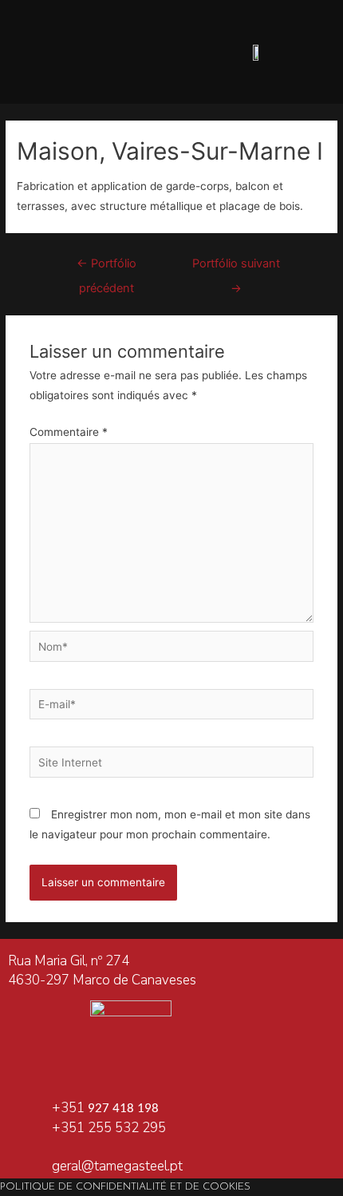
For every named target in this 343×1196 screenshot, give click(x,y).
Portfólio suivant (236, 267)
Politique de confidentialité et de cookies (125, 1187)
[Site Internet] (172, 764)
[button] (86, 52)
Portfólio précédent (106, 267)
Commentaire (69, 432)
